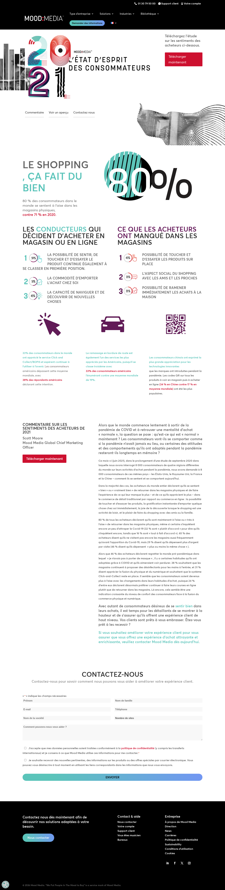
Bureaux (122, 839)
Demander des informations (87, 23)
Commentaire (34, 112)
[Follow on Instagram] (189, 863)
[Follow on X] (182, 863)
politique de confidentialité (137, 748)
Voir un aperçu (58, 112)
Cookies (170, 853)
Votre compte (192, 3)
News (168, 830)
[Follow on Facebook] (174, 863)
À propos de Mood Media (180, 822)
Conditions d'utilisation (179, 848)
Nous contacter (38, 838)
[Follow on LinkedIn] (167, 863)
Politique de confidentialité (181, 839)
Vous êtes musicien (129, 835)
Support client (170, 3)
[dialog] (5, 884)
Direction (170, 826)
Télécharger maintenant (177, 59)
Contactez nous (84, 112)
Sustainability (173, 844)
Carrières (170, 835)
